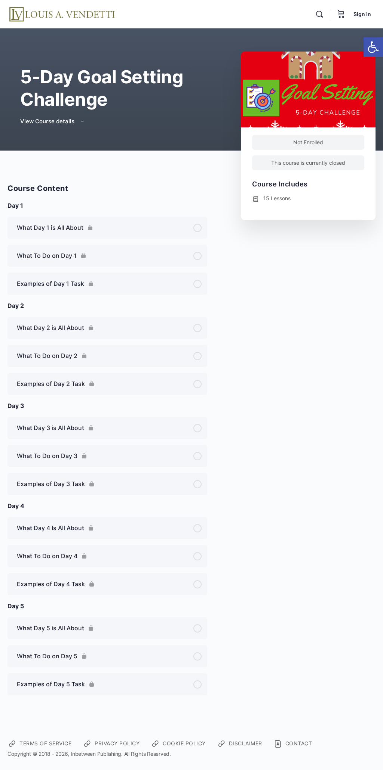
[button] (373, 47)
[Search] (319, 14)
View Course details (48, 121)
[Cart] (341, 14)
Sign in (362, 14)
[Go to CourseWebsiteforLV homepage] (62, 13)
